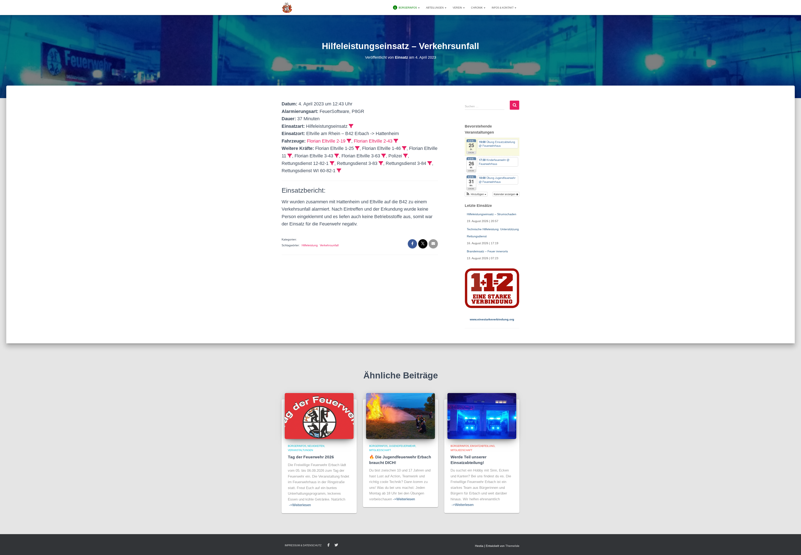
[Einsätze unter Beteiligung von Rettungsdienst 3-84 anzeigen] (429, 163)
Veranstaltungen (300, 450)
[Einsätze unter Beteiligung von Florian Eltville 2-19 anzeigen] (349, 141)
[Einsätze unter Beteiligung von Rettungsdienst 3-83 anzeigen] (381, 163)
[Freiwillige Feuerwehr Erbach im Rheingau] (287, 7)
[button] (419, 7)
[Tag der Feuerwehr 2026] (319, 415)
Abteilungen (435, 7)
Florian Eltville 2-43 (373, 141)
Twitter (336, 545)
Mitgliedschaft (380, 450)
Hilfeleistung (310, 245)
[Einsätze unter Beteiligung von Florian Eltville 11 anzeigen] (289, 155)
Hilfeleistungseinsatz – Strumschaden (491, 214)
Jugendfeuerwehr (402, 446)
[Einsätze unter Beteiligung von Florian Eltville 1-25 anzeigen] (357, 148)
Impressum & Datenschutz (303, 545)
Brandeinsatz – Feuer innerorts (487, 251)
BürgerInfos (297, 446)
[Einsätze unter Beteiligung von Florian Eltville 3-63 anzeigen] (383, 155)
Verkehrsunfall (329, 245)
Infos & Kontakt (503, 7)
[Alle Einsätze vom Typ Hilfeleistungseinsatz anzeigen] (351, 126)
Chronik (477, 7)
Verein (458, 7)
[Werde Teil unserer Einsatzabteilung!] (481, 415)
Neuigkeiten (315, 446)
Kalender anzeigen (505, 194)
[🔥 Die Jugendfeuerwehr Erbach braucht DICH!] (400, 415)
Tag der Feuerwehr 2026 (311, 457)
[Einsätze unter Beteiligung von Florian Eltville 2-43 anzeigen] (396, 141)
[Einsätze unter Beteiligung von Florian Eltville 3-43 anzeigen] (336, 155)
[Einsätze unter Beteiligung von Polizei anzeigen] (405, 155)
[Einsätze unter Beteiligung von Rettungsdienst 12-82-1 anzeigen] (332, 163)
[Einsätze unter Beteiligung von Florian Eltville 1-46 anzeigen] (404, 148)
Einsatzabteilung (482, 446)
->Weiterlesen (300, 505)
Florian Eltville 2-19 (326, 141)
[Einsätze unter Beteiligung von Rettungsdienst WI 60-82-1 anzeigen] (339, 170)
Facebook (328, 545)
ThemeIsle (512, 545)
